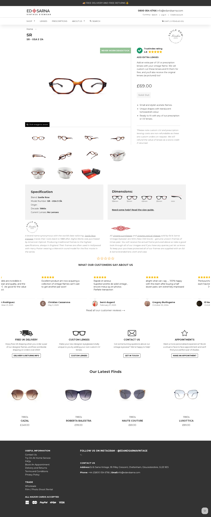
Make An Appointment (184, 356)
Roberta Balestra (78, 420)
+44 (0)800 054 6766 (99, 472)
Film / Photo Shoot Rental (39, 489)
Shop (29, 21)
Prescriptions (59, 21)
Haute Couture (132, 420)
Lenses (43, 21)
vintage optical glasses (148, 235)
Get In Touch (132, 356)
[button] (149, 51)
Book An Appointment (37, 464)
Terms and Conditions (36, 471)
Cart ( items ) (174, 21)
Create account (176, 15)
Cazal (25, 420)
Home (30, 29)
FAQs (28, 461)
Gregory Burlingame (128, 302)
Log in (163, 15)
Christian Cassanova (24, 302)
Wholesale (30, 486)
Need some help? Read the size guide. (133, 210)
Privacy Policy (32, 474)
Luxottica (186, 420)
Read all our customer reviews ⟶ (105, 310)
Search (155, 15)
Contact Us (31, 454)
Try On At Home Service (38, 458)
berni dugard (72, 302)
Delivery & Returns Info (26, 356)
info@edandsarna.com (129, 472)
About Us (77, 21)
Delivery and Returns (36, 468)
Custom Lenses (79, 356)
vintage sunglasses (122, 235)
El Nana (174, 302)
